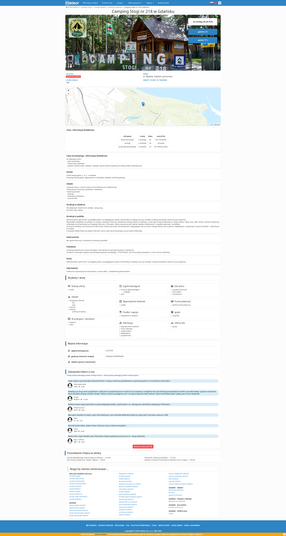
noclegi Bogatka (75, 499)
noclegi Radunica (75, 494)
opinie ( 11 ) (203, 40)
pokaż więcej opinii (143, 446)
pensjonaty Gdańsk (126, 499)
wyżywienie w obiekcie (177, 501)
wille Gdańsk (173, 479)
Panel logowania (192, 525)
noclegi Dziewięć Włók (77, 484)
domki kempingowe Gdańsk (79, 513)
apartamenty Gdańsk (77, 508)
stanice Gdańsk (124, 515)
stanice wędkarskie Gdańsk (179, 474)
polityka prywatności (140, 525)
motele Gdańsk (124, 492)
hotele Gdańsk (124, 479)
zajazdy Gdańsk (174, 481)
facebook (92, 525)
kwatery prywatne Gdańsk (128, 486)
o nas (154, 525)
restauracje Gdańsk (126, 507)
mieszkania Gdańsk (126, 489)
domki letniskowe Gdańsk (78, 515)
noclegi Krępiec (75, 476)
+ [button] (68, 90)
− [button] (68, 93)
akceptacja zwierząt (176, 490)
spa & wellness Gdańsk (127, 494)
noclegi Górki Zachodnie (78, 496)
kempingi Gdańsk (125, 481)
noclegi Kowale (74, 491)
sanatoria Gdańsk (125, 510)
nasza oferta (164, 525)
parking (172, 492)
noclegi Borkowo (75, 486)
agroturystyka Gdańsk (77, 505)
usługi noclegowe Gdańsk (178, 476)
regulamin (119, 525)
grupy (171, 513)
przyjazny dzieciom (176, 507)
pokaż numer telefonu (73, 77)
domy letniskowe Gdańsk (78, 510)
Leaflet (212, 124)
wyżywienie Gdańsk (126, 474)
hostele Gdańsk (124, 476)
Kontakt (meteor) (105, 525)
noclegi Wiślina (75, 489)
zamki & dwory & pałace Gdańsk (181, 484)
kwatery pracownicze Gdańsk (130, 484)
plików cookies (101, 534)
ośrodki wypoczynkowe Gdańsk (130, 497)
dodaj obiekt (177, 525)
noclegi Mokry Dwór (76, 478)
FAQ (127, 525)
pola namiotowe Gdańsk (128, 504)
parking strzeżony (175, 495)
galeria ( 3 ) (203, 31)
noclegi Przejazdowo (76, 481)
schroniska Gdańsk (126, 512)
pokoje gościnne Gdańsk (128, 502)
